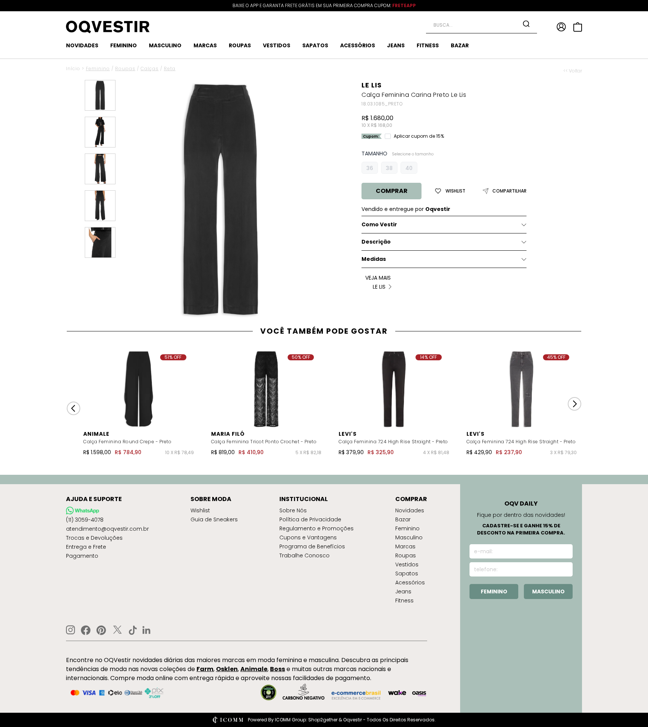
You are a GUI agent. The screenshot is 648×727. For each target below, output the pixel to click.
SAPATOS (315, 45)
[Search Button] (526, 23)
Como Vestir (379, 224)
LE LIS (372, 85)
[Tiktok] (133, 630)
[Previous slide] (73, 408)
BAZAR (460, 45)
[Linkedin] (146, 630)
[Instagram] (70, 630)
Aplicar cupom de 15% (419, 136)
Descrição (376, 241)
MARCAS (205, 45)
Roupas (125, 68)
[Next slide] (574, 404)
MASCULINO (165, 45)
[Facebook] (86, 630)
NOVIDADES (82, 45)
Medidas (374, 259)
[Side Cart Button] (577, 27)
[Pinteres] (101, 630)
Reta (170, 68)
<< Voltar (572, 71)
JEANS (396, 45)
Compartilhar (509, 191)
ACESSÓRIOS (357, 45)
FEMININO (123, 45)
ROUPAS (240, 45)
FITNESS (428, 45)
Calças (150, 68)
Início (73, 68)
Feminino (98, 68)
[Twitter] (117, 630)
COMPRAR (392, 191)
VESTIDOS (276, 45)
